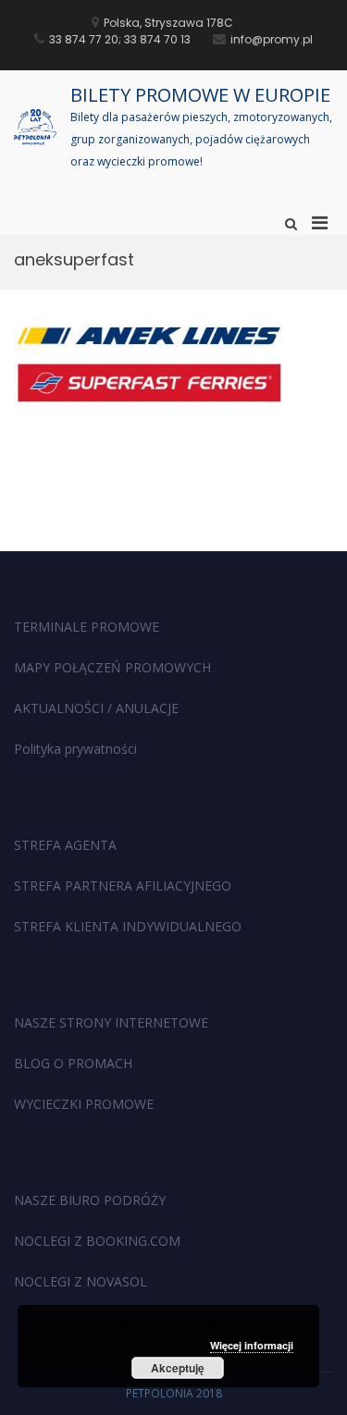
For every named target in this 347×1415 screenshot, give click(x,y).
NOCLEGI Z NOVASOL (80, 1281)
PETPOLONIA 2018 (174, 1393)
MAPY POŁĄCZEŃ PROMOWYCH (112, 667)
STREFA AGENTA (65, 845)
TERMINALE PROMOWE (86, 626)
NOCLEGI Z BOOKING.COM (97, 1240)
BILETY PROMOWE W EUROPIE (200, 94)
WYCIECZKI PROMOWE (84, 1104)
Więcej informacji (251, 1345)
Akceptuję (177, 1368)
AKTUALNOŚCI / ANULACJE (96, 708)
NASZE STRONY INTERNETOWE (111, 1022)
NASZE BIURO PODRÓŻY (90, 1200)
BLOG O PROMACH (73, 1063)
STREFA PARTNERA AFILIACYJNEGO (122, 885)
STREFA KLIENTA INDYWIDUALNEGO (128, 926)
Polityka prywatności (75, 748)
